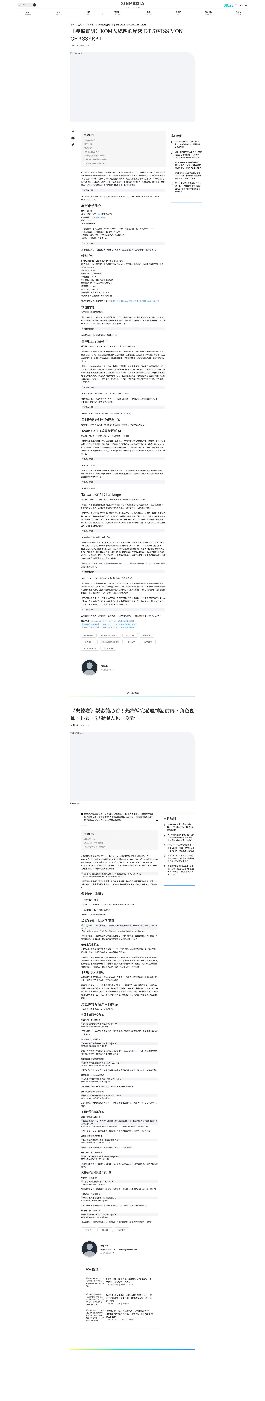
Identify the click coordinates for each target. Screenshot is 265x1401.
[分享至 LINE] (73, 138)
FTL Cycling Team (98, 217)
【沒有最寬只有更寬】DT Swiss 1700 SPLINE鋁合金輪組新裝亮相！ (109, 624)
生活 (80, 24)
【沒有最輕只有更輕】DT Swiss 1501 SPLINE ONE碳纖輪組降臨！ (108, 627)
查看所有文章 (106, 670)
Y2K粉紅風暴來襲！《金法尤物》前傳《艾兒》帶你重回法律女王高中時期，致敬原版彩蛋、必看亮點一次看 (129, 1297)
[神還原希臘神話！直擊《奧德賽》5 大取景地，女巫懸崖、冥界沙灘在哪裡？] (95, 1284)
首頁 (72, 24)
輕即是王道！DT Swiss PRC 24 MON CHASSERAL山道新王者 (134, 300)
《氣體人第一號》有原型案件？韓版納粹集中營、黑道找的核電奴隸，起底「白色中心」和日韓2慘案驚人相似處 (129, 1313)
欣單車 (76, 45)
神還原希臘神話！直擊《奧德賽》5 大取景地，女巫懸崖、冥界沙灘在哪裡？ (128, 1280)
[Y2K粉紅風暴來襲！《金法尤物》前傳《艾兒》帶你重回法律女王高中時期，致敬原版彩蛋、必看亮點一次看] (95, 1300)
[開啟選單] (245, 5)
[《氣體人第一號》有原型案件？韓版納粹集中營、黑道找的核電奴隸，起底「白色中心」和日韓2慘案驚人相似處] (95, 1316)
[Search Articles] (34, 4)
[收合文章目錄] (118, 135)
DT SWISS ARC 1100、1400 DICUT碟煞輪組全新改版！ (113, 621)
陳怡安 (76, 725)
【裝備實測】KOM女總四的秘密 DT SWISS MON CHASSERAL (115, 24)
